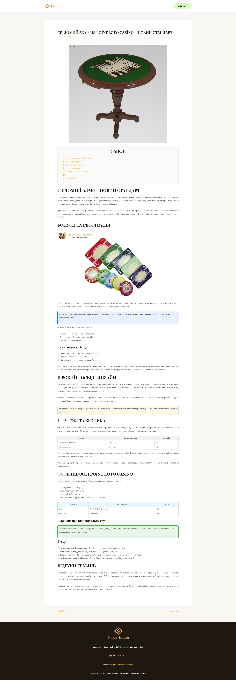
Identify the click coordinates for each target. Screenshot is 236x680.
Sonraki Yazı (175, 611)
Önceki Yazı (60, 611)
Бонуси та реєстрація (72, 161)
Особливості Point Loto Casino (76, 171)
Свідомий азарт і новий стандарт (77, 158)
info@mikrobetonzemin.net (121, 664)
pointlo (169, 197)
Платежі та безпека (71, 168)
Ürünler (143, 6)
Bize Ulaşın (164, 6)
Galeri (153, 6)
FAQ (64, 175)
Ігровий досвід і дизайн (73, 165)
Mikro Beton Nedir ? (128, 6)
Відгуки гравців (70, 178)
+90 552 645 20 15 (119, 655)
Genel (59, 37)
